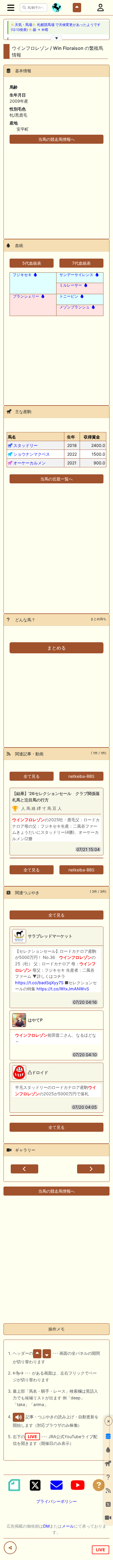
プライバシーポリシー (56, 1501)
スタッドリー (25, 445)
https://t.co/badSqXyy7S (39, 982)
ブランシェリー (26, 296)
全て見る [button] (31, 776)
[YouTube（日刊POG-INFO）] (78, 1485)
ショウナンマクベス (31, 454)
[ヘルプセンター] (99, 1485)
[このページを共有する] (10, 1547)
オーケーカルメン (29, 462)
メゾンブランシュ (74, 307)
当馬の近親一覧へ (56, 478)
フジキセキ (22, 274)
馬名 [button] (12, 436)
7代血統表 (81, 263)
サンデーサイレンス (76, 274)
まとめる (56, 648)
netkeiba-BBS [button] (81, 776)
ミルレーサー (70, 285)
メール (68, 1526)
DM (46, 1526)
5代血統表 (31, 263)
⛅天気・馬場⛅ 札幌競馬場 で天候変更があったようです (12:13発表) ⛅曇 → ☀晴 (56, 27)
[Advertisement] (56, 187)
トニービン (68, 296)
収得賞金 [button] (92, 436)
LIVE (100, 1549)
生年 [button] (71, 436)
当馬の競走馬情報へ (56, 139)
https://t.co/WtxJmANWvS (63, 988)
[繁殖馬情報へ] (35, 274)
